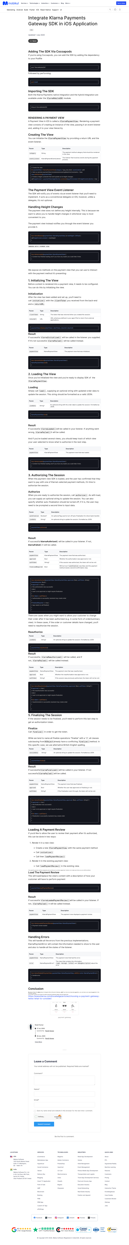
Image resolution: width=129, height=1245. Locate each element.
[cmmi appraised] (83, 1229)
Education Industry (83, 1184)
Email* (36, 1100)
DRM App (40, 1202)
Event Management (84, 1167)
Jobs (106, 1205)
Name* (37, 1089)
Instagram (61, 1217)
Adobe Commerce (63, 1160)
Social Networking (83, 1188)
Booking (39, 1195)
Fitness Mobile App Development (88, 1170)
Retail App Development (85, 1156)
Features (107, 1170)
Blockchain (40, 1191)
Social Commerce (42, 1167)
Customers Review (110, 1198)
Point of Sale (41, 1184)
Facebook (39, 1217)
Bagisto (60, 1184)
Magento (60, 1156)
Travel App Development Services (88, 1177)
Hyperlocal (40, 1163)
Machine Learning (110, 1167)
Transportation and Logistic (86, 1174)
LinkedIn (71, 1217)
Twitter (50, 1217)
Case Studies (109, 1195)
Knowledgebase (110, 1191)
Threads (92, 1217)
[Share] (115, 9)
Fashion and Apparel (84, 1195)
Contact (107, 1181)
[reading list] (120, 9)
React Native (45, 10)
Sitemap (107, 1202)
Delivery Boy (41, 1174)
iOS (37, 10)
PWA (38, 1198)
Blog (62, 3)
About (106, 1156)
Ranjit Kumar (39, 1025)
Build (26, 10)
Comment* (38, 1073)
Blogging (40, 1177)
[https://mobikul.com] (11, 3)
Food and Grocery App (85, 1181)
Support (55, 10)
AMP (38, 1188)
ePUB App (40, 1209)
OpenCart (61, 1167)
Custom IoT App (42, 1205)
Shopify (60, 1181)
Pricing (107, 1177)
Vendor (39, 1170)
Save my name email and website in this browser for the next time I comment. (65, 1111)
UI (61, 10)
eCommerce (41, 1156)
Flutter (32, 10)
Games (80, 1160)
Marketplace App (42, 1160)
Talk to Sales (121, 3)
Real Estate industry (84, 1191)
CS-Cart (60, 1170)
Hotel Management (83, 1163)
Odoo (59, 1177)
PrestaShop (61, 1163)
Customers (54, 3)
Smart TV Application (43, 1181)
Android (19, 10)
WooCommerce (62, 1174)
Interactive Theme (110, 1188)
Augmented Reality (110, 1163)
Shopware (61, 1188)
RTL (106, 1160)
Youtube (82, 1217)
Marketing (11, 10)
